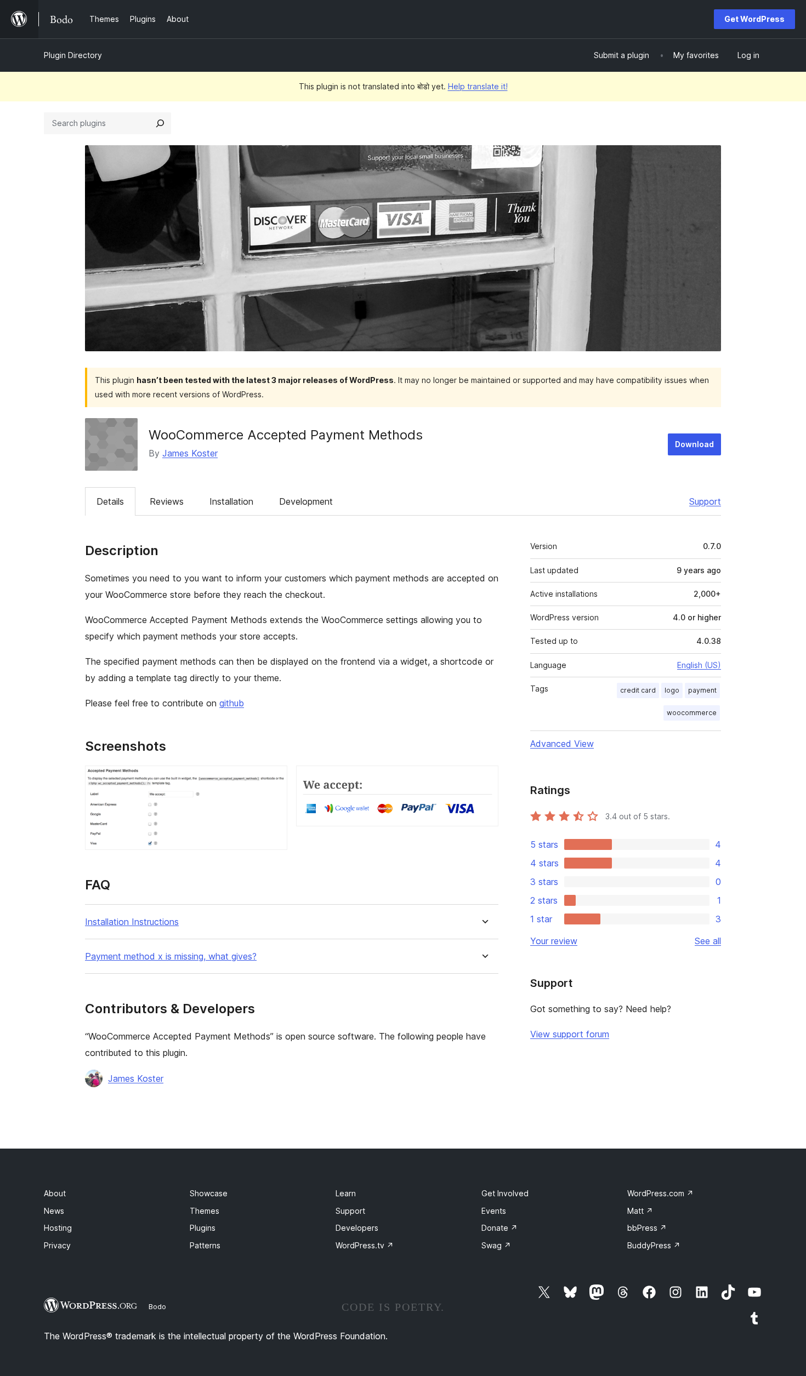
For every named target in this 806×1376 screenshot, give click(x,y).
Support (705, 501)
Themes (204, 1210)
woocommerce (692, 713)
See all (708, 940)
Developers (357, 1227)
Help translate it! (478, 86)
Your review (553, 940)
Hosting (58, 1227)
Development (306, 501)
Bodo (157, 1306)
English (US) (699, 665)
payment (702, 690)
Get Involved (505, 1193)
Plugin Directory (73, 55)
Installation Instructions (132, 922)
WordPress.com (660, 1193)
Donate (499, 1227)
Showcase (209, 1193)
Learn (346, 1193)
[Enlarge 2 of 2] (483, 780)
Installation (231, 501)
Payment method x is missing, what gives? (171, 956)
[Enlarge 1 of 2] (272, 780)
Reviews (167, 501)
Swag (496, 1245)
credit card (638, 690)
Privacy (57, 1245)
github (231, 703)
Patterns (205, 1245)
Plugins (202, 1227)
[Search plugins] (160, 123)
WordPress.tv (365, 1245)
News (54, 1210)
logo (672, 690)
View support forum (569, 1034)
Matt (640, 1210)
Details (110, 501)
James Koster (190, 453)
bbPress (647, 1227)
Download (694, 444)
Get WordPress (754, 19)
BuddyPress (653, 1245)
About (55, 1193)
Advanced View (562, 743)
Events (493, 1210)
